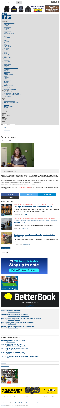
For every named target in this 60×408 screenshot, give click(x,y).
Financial (6, 70)
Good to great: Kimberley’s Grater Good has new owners (33, 207)
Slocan (5, 53)
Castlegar (6, 25)
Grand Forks (7, 37)
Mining (5, 76)
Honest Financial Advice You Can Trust (11, 344)
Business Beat (7, 96)
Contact (3, 103)
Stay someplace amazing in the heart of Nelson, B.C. (14, 340)
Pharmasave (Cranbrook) (14, 320)
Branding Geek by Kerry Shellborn (12, 94)
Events (27, 402)
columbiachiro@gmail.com (24, 187)
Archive (3, 99)
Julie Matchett (25, 228)
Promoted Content (8, 85)
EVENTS (3, 363)
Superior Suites (11, 342)
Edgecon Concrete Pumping (14, 357)
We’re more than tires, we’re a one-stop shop (12, 352)
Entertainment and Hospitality (11, 68)
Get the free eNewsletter (8, 400)
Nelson (5, 44)
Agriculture (6, 60)
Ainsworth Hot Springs (9, 23)
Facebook (10, 194)
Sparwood (6, 54)
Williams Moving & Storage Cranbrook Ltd (18, 316)
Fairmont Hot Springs (9, 33)
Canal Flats (6, 24)
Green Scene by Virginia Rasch (11, 93)
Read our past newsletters (41, 402)
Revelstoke (6, 48)
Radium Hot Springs (9, 46)
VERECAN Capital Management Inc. (16, 346)
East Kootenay (7, 31)
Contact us (6, 105)
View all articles (5, 248)
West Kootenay (7, 57)
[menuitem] (31, 23)
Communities (5, 21)
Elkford (5, 32)
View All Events (5, 366)
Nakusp (6, 42)
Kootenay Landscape (13, 328)
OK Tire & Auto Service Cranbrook (16, 353)
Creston (6, 29)
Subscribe (6, 107)
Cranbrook (6, 28)
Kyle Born (24, 214)
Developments (7, 64)
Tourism (6, 82)
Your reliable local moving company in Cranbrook (14, 314)
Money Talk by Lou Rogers (10, 91)
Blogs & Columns (6, 90)
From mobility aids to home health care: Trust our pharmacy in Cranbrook (21, 318)
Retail (5, 78)
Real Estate (6, 77)
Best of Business (8, 87)
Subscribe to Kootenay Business (11, 102)
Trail (5, 56)
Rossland (6, 50)
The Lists (4, 86)
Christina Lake (7, 27)
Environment (7, 69)
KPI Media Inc (19, 396)
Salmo (5, 52)
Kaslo (5, 40)
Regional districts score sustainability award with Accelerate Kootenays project (35, 221)
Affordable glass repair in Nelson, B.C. (11, 310)
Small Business (7, 80)
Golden (5, 36)
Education (6, 65)
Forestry (6, 73)
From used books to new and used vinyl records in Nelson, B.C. (18, 322)
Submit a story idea (8, 106)
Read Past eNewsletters (9, 101)
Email (11, 197)
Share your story (17, 400)
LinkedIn (48, 194)
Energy (5, 66)
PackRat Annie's (12, 324)
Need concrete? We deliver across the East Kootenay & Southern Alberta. (20, 356)
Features (4, 58)
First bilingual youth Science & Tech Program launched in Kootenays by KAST (34, 235)
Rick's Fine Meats (11, 350)
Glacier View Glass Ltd (14, 312)
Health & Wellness (8, 74)
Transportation (7, 84)
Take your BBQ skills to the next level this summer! (14, 348)
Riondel (6, 49)
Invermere (6, 38)
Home (5, 127)
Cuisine (5, 62)
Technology (7, 81)
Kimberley (6, 41)
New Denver (7, 45)
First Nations (7, 72)
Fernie (5, 35)
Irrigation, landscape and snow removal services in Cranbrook (17, 326)
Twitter (29, 194)
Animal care (7, 61)
